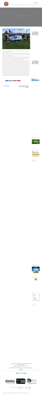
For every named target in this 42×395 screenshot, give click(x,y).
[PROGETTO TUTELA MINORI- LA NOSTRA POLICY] (36, 273)
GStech (3, 393)
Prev (32, 79)
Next (38, 79)
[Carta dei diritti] (36, 279)
